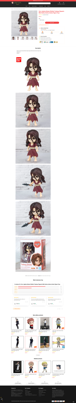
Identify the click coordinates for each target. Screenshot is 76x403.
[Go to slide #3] (22, 38)
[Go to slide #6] (36, 38)
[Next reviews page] (62, 309)
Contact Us (40, 393)
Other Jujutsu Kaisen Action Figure (19, 8)
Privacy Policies (27, 392)
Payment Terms (41, 391)
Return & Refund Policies (42, 392)
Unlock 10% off (2, 399)
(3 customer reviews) (45, 14)
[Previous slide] (13, 23)
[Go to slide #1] (13, 38)
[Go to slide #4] (27, 38)
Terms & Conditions (27, 391)
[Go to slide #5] (32, 38)
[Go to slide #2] (18, 38)
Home (12, 8)
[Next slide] (36, 23)
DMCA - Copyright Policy (28, 393)
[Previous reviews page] (58, 309)
